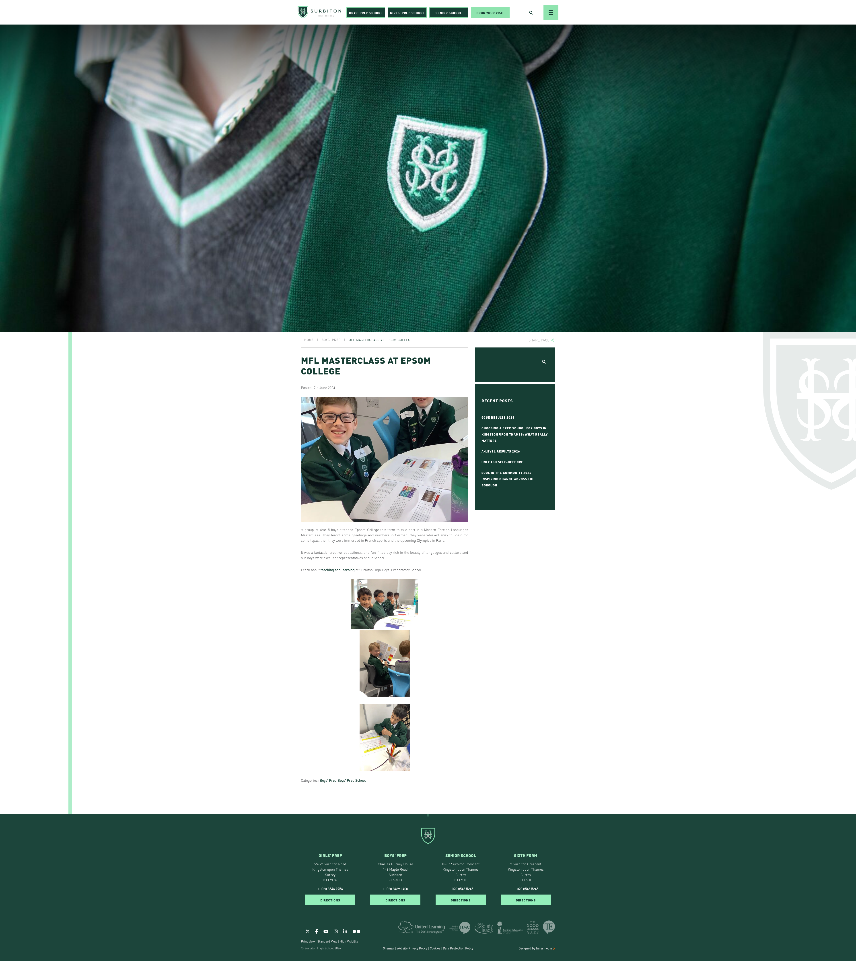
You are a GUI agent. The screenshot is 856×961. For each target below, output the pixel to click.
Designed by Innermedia (536, 948)
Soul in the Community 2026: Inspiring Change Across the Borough (508, 478)
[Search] (544, 361)
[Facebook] (316, 931)
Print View (308, 941)
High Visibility (349, 941)
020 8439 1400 (397, 888)
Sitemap (388, 948)
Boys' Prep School (351, 780)
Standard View (327, 941)
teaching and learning (338, 569)
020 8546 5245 (462, 888)
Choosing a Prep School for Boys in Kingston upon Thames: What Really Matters (515, 434)
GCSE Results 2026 (498, 417)
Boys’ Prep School (366, 12)
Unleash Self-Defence (502, 461)
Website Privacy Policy (412, 948)
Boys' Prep (328, 780)
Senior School (449, 12)
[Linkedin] (345, 931)
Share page (539, 340)
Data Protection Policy (458, 948)
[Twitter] (307, 931)
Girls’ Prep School (407, 12)
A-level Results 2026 (501, 451)
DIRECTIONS (330, 900)
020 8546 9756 (332, 888)
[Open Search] (531, 12)
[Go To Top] (428, 814)
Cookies (435, 948)
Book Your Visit (490, 12)
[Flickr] (356, 931)
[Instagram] (336, 931)
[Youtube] (326, 931)
